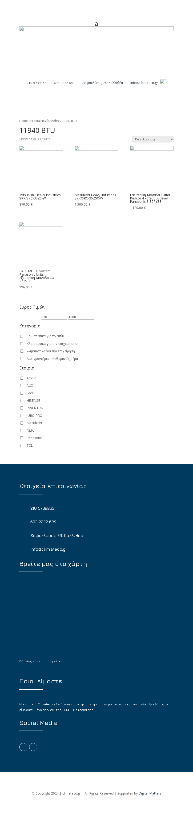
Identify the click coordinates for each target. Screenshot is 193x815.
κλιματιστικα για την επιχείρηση (51, 351)
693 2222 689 (64, 82)
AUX (30, 385)
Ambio (31, 378)
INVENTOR (35, 408)
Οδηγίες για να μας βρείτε (40, 661)
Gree (30, 393)
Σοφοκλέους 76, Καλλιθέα (102, 82)
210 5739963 (36, 82)
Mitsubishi (34, 423)
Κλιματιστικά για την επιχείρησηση (53, 343)
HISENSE (33, 400)
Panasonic (34, 438)
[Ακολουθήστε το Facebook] (23, 747)
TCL (30, 445)
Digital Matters (150, 793)
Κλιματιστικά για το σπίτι (45, 336)
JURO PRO (34, 415)
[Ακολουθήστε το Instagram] (33, 747)
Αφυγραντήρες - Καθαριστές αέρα (52, 358)
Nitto (30, 430)
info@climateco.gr (144, 82)
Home (23, 121)
